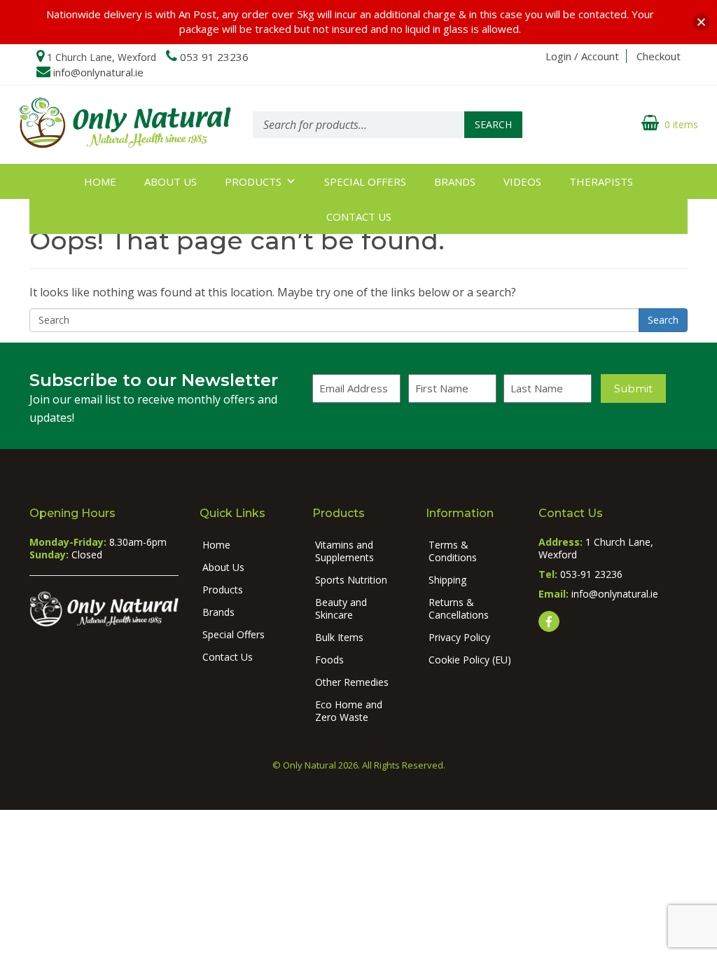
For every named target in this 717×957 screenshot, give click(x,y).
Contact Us (358, 216)
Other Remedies (352, 682)
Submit (633, 388)
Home (100, 181)
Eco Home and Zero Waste (348, 711)
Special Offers (365, 181)
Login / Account (582, 56)
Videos (522, 181)
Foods (329, 659)
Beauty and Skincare (341, 608)
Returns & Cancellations (459, 608)
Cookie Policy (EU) (470, 659)
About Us (170, 181)
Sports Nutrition (351, 579)
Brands (454, 181)
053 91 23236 (214, 57)
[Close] (701, 22)
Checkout (658, 56)
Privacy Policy (459, 637)
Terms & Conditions (453, 551)
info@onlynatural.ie (98, 72)
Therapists (601, 181)
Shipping (447, 579)
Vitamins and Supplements (344, 551)
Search (493, 124)
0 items (681, 124)
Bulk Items (339, 637)
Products (253, 181)
